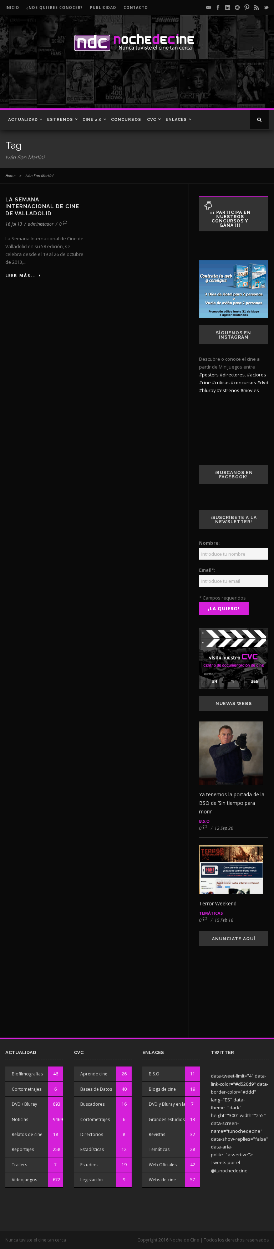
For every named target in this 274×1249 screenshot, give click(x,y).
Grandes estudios (167, 1119)
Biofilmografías (27, 1074)
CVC (151, 119)
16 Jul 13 (13, 224)
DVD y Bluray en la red (171, 1104)
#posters (209, 374)
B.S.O (204, 821)
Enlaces (176, 119)
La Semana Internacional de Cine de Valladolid (42, 206)
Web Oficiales (163, 1165)
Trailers (19, 1165)
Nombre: (209, 543)
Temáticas (211, 913)
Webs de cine (162, 1180)
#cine (205, 382)
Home (10, 175)
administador (41, 224)
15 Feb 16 (223, 920)
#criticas (221, 382)
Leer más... (20, 275)
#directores (232, 374)
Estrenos (60, 119)
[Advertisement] (103, 83)
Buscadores (92, 1104)
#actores (256, 374)
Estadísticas (92, 1149)
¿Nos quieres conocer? (54, 7)
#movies (249, 390)
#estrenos (228, 390)
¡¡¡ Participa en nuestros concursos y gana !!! (230, 219)
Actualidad (23, 119)
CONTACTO (135, 7)
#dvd (262, 382)
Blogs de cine (162, 1089)
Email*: (207, 570)
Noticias (20, 1119)
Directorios (91, 1134)
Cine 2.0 (92, 119)
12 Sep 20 (223, 828)
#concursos (243, 382)
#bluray (207, 390)
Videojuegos (24, 1180)
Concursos (126, 119)
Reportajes (23, 1149)
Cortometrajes (26, 1089)
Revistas (157, 1134)
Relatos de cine (27, 1134)
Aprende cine (93, 1074)
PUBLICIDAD (103, 7)
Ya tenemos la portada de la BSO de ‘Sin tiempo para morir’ (231, 803)
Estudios (88, 1165)
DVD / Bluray (24, 1104)
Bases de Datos (96, 1089)
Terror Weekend (218, 903)
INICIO (12, 7)
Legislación (91, 1180)
